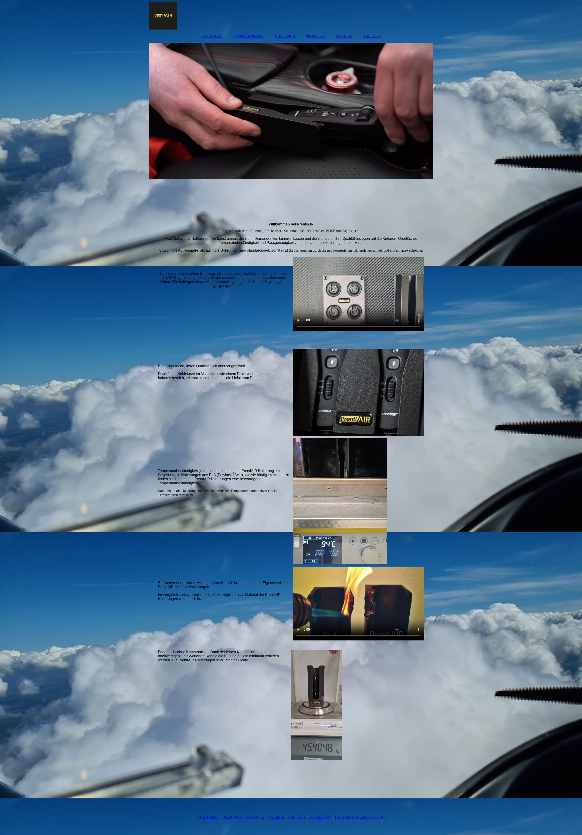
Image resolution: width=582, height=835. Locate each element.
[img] (291, 15)
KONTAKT (372, 36)
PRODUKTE (316, 36)
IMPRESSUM (319, 817)
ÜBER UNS (231, 817)
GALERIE (344, 36)
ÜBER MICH (285, 36)
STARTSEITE (212, 36)
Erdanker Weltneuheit (248, 36)
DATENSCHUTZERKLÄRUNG (360, 817)
